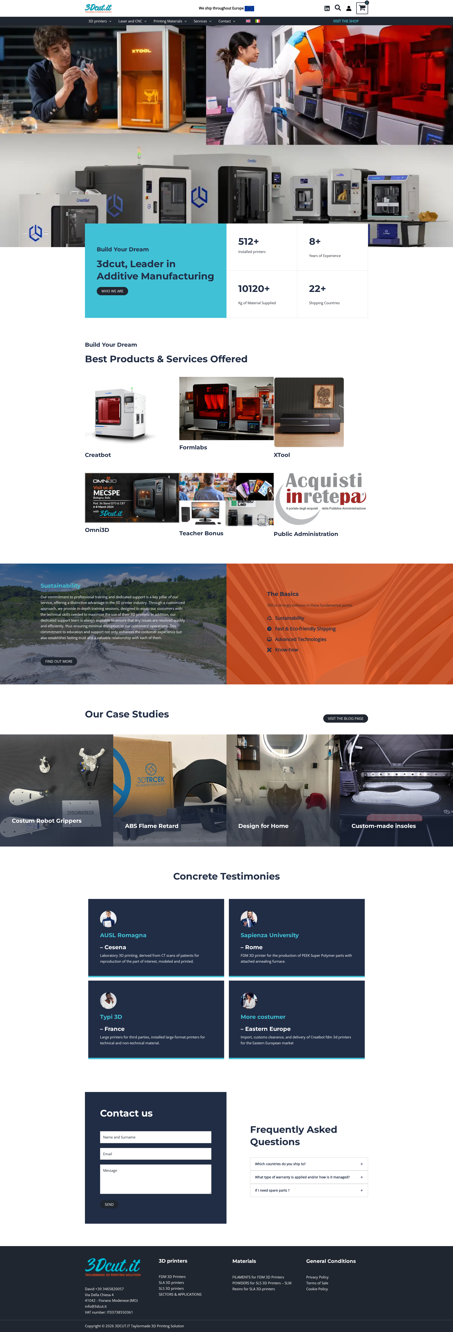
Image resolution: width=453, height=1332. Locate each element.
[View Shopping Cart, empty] (362, 8)
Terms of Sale (317, 1283)
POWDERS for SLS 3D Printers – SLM (261, 1283)
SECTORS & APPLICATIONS (180, 1294)
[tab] (309, 1164)
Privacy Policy (317, 1277)
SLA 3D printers (171, 1282)
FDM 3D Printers (172, 1276)
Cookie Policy (317, 1288)
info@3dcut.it (96, 1306)
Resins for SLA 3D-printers (253, 1288)
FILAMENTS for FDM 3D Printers (258, 1277)
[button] (338, 8)
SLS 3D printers (171, 1288)
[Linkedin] (327, 8)
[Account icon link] (349, 8)
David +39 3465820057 (104, 1288)
